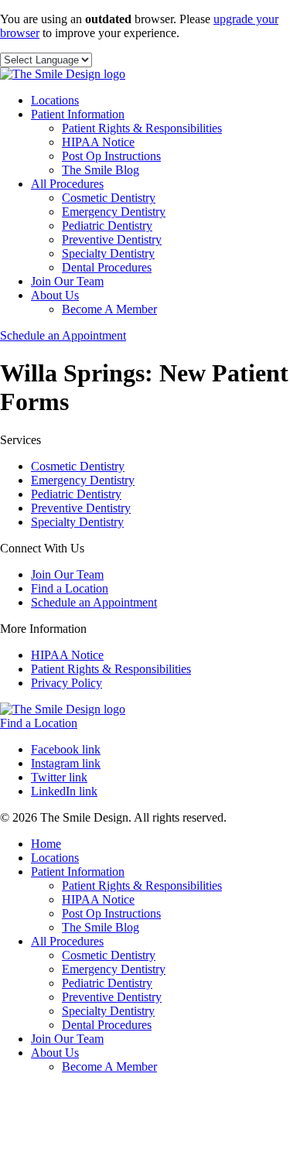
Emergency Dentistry (113, 211)
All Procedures (67, 183)
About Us (55, 295)
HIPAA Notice (98, 142)
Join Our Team (67, 281)
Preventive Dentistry (112, 239)
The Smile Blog (100, 169)
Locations (55, 100)
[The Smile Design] (62, 73)
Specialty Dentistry (108, 253)
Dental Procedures (107, 267)
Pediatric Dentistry (107, 225)
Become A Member (109, 309)
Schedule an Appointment (63, 335)
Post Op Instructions (111, 155)
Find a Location (69, 588)
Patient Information (78, 114)
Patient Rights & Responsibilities (142, 128)
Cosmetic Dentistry (108, 197)
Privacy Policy (66, 682)
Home (46, 843)
